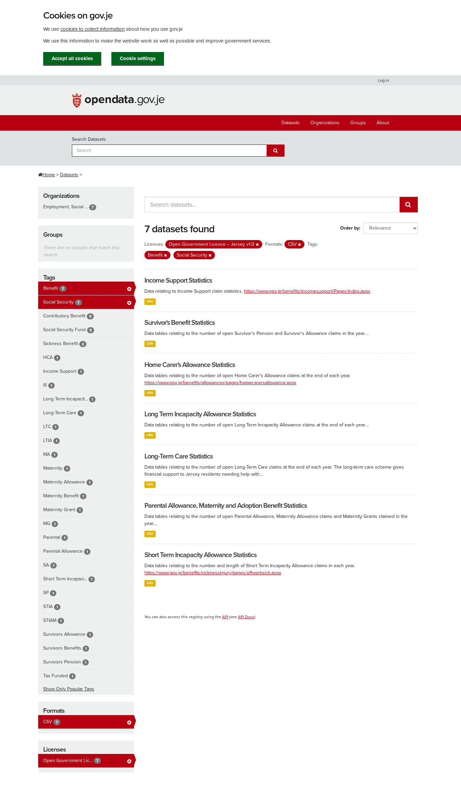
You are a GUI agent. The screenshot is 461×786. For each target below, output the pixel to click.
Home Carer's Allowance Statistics (189, 365)
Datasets (290, 123)
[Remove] (257, 244)
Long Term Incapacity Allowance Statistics (200, 414)
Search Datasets (89, 139)
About (383, 123)
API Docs (246, 616)
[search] (409, 204)
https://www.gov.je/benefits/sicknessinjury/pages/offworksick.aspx (212, 573)
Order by (349, 228)
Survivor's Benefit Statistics (179, 323)
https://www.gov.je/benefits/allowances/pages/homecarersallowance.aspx (220, 383)
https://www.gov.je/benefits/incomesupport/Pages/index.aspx (307, 291)
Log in (383, 80)
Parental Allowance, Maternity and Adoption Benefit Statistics (225, 506)
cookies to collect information (92, 29)
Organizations (325, 123)
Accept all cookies (72, 58)
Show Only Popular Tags (68, 689)
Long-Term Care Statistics (178, 456)
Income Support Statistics (178, 281)
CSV (149, 301)
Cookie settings (138, 58)
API (225, 616)
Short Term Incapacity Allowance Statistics (200, 555)
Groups (358, 123)
